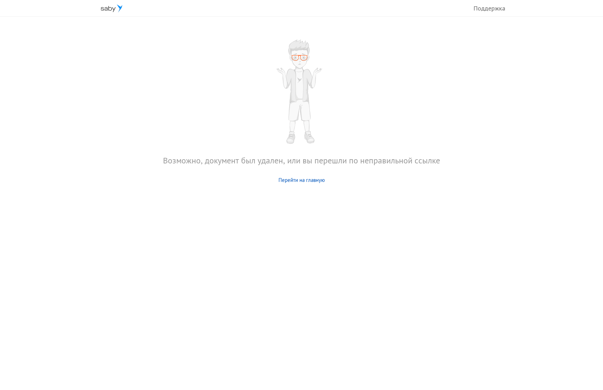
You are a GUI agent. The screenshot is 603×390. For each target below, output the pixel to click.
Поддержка (489, 8)
